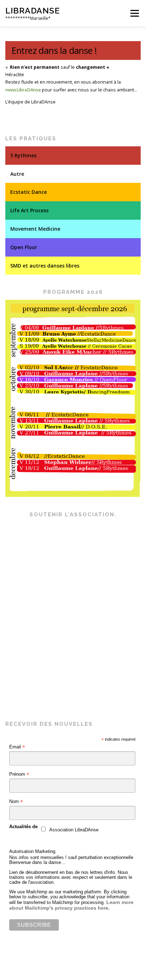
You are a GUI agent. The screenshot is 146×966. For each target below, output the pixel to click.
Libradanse (32, 10)
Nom (16, 801)
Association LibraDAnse (74, 829)
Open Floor (23, 247)
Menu (134, 13)
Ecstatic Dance (28, 192)
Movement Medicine (35, 228)
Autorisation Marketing (32, 851)
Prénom (19, 774)
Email (17, 747)
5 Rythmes (23, 155)
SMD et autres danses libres (44, 265)
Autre (17, 173)
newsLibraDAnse (23, 90)
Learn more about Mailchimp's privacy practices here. (71, 905)
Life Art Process (29, 210)
